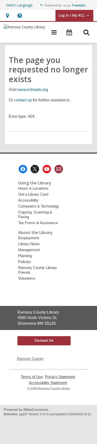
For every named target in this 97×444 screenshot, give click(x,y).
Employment (28, 238)
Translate (78, 5)
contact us (23, 100)
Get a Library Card (33, 194)
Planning (25, 256)
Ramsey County (30, 358)
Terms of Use (32, 377)
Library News (29, 244)
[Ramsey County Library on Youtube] (47, 169)
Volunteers (26, 278)
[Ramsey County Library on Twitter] (35, 169)
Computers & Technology (38, 206)
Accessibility (28, 200)
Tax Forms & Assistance (38, 223)
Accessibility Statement (48, 383)
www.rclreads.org (32, 90)
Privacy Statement (60, 377)
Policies (24, 262)
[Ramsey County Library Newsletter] (58, 169)
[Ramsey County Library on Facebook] (23, 169)
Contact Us (44, 340)
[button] (7, 15)
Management (29, 250)
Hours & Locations (33, 188)
